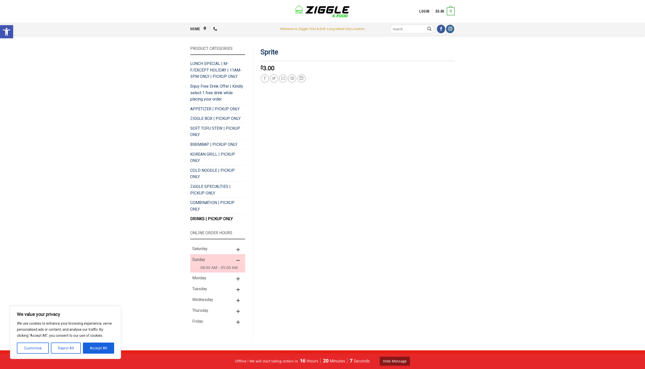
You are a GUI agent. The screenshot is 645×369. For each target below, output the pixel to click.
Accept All (98, 348)
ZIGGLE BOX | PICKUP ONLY (215, 118)
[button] (6, 31)
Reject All (66, 348)
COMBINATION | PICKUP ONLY (212, 206)
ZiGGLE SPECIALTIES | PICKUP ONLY (210, 189)
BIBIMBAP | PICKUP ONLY (213, 144)
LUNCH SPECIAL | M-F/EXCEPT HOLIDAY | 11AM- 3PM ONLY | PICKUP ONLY (216, 70)
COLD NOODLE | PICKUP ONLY (212, 173)
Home (195, 29)
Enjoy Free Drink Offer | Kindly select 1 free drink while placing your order (216, 93)
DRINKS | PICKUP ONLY (211, 218)
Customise (33, 348)
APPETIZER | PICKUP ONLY (215, 109)
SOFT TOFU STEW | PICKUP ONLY (215, 131)
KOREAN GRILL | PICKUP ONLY (212, 157)
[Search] (429, 29)
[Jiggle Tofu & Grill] (322, 11)
